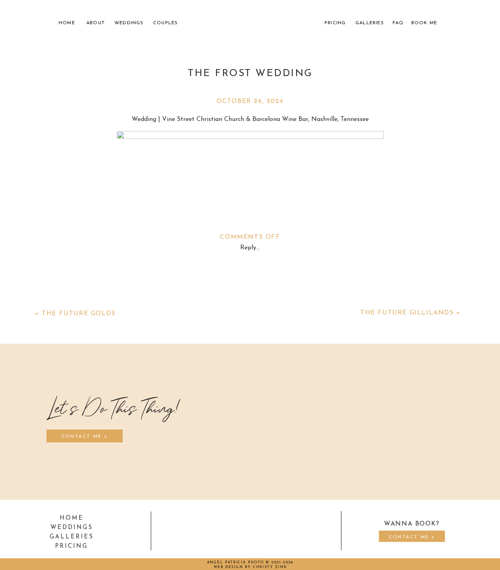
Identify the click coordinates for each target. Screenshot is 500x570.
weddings (71, 528)
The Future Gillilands (407, 313)
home (72, 518)
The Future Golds (79, 314)
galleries (72, 537)
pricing (71, 546)
